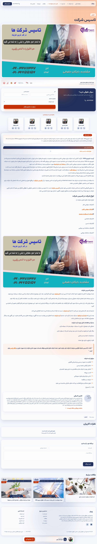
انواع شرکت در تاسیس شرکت (85, 151)
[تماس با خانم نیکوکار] (18, 128)
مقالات (45, 518)
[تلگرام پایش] (91, 524)
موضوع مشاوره (52, 98)
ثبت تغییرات (21, 518)
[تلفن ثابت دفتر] (78, 128)
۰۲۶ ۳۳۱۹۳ (90, 100)
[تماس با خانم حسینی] (84, 128)
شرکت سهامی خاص (87, 209)
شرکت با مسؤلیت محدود (86, 214)
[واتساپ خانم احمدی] (65, 128)
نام (55, 91)
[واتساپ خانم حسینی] (81, 128)
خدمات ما (45, 514)
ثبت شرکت (57, 315)
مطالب (44, 3)
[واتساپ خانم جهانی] (48, 128)
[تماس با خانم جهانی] (51, 128)
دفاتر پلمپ (13, 348)
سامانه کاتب (73, 170)
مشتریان (45, 516)
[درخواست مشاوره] (70, 539)
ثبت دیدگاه (88, 464)
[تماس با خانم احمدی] (68, 128)
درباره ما (38, 3)
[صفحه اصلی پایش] (92, 3)
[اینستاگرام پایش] (87, 524)
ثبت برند (22, 516)
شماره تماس (26, 91)
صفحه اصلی (77, 3)
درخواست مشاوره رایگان (30, 107)
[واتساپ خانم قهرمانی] (32, 128)
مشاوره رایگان (7, 3)
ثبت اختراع (21, 521)
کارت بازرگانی (21, 523)
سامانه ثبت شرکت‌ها (59, 164)
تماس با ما (32, 3)
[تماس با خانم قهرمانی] (35, 128)
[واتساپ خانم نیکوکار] (16, 128)
